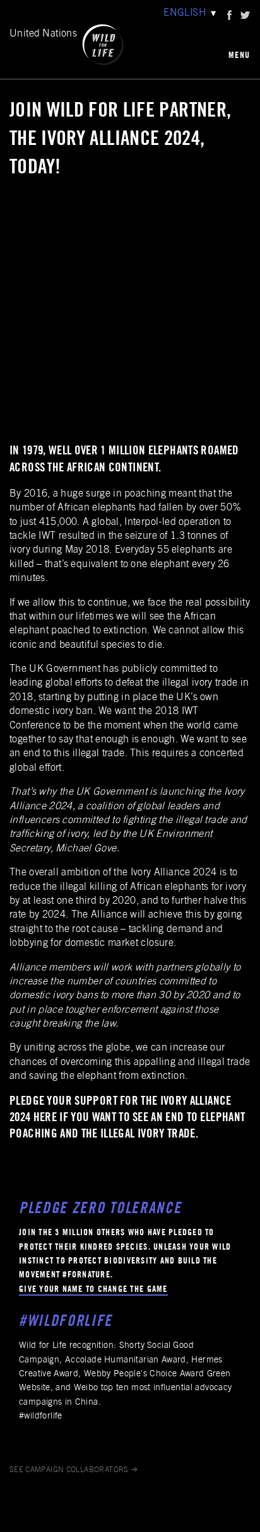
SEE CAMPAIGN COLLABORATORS (69, 1470)
